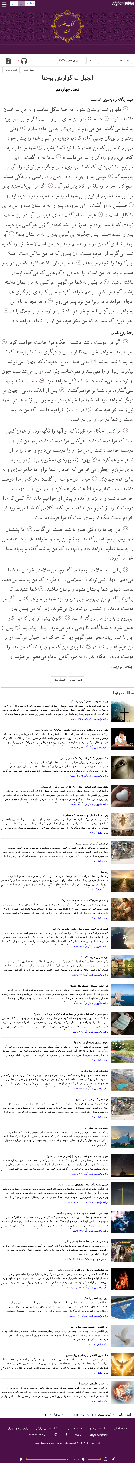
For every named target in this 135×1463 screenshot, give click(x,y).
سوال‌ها (79, 1434)
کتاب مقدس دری (98, 1428)
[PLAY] (21, 1459)
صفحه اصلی (120, 1428)
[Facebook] (66, 1434)
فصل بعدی (11, 70)
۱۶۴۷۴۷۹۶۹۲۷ (35, 1434)
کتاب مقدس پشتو (73, 1428)
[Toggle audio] (24, 61)
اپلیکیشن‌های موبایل (18, 1428)
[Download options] (8, 61)
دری (21, 3)
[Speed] (105, 1459)
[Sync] (113, 1459)
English (30, 3)
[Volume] (83, 1459)
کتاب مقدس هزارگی (46, 1428)
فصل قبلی (28, 70)
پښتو (14, 3)
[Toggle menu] (4, 4)
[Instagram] (55, 1434)
